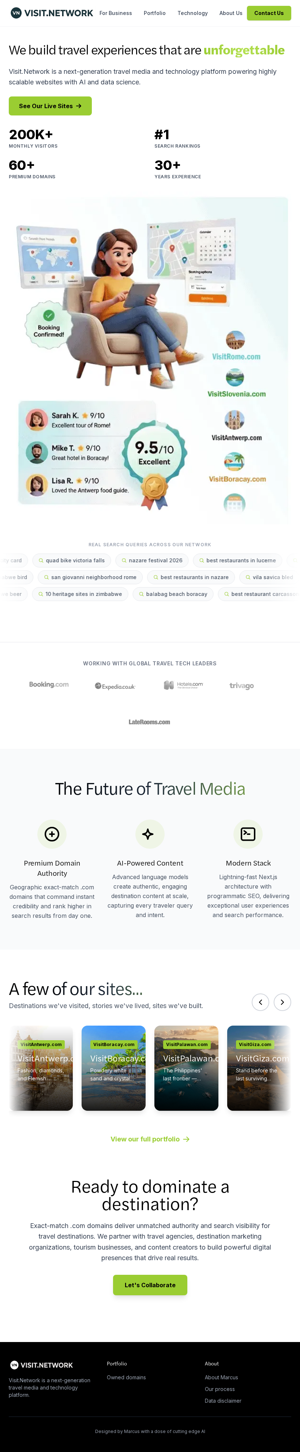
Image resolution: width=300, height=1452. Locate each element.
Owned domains (126, 1377)
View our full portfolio (145, 1139)
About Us (231, 13)
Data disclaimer (223, 1401)
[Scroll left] (260, 1002)
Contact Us (269, 13)
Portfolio (155, 13)
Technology (192, 13)
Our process (220, 1389)
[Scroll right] (282, 1002)
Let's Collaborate (150, 1285)
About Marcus (221, 1377)
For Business (116, 13)
